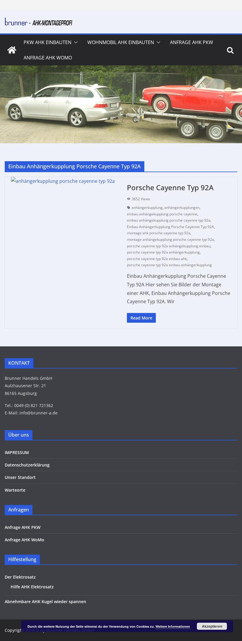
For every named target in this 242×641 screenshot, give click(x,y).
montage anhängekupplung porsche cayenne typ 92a (170, 239)
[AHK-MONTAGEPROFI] (12, 50)
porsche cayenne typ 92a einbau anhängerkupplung (169, 264)
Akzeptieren (212, 626)
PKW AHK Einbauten (47, 42)
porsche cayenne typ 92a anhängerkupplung (163, 252)
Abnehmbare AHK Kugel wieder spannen (45, 601)
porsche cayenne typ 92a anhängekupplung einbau (168, 245)
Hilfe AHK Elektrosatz (32, 587)
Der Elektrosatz (20, 577)
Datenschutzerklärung (27, 465)
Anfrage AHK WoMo (48, 57)
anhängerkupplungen (182, 207)
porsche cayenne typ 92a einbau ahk (157, 258)
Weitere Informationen (173, 626)
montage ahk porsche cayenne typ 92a (158, 232)
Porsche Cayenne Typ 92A (170, 187)
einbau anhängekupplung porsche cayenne (162, 214)
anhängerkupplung (147, 207)
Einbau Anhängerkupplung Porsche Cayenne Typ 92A (170, 226)
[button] (74, 42)
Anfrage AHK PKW (191, 42)
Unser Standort (20, 477)
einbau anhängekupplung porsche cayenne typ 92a (168, 220)
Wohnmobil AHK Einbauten (120, 42)
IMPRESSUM (17, 452)
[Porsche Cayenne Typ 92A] (63, 181)
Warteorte (15, 490)
